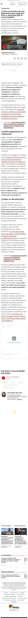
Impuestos (6, 382)
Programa (13, 4)
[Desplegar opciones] (24, 46)
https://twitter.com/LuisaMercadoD (15, 52)
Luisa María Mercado (8, 52)
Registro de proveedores (10, 596)
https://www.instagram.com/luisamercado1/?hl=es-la (17, 52)
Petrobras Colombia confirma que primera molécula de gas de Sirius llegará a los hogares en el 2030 (7, 540)
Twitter (18, 58)
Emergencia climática (9, 387)
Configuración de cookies (10, 600)
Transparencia (20, 600)
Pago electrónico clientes (9, 594)
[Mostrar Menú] (1, 3)
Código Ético (14, 601)
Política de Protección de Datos (9, 598)
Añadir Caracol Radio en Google (13, 64)
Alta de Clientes (20, 594)
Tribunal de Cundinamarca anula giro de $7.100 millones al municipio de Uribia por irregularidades (21, 540)
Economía (5, 8)
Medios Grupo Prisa (14, 610)
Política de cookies (22, 598)
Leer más (19, 399)
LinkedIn (21, 58)
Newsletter (22, 592)
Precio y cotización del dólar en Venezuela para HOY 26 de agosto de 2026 (10, 576)
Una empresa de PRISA (14, 606)
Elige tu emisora (22, 4)
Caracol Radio (7, 4)
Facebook (14, 58)
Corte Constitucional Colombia (11, 385)
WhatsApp (25, 58)
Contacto (6, 592)
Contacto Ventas (14, 592)
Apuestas (21, 382)
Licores (13, 382)
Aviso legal (20, 596)
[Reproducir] (4, 47)
